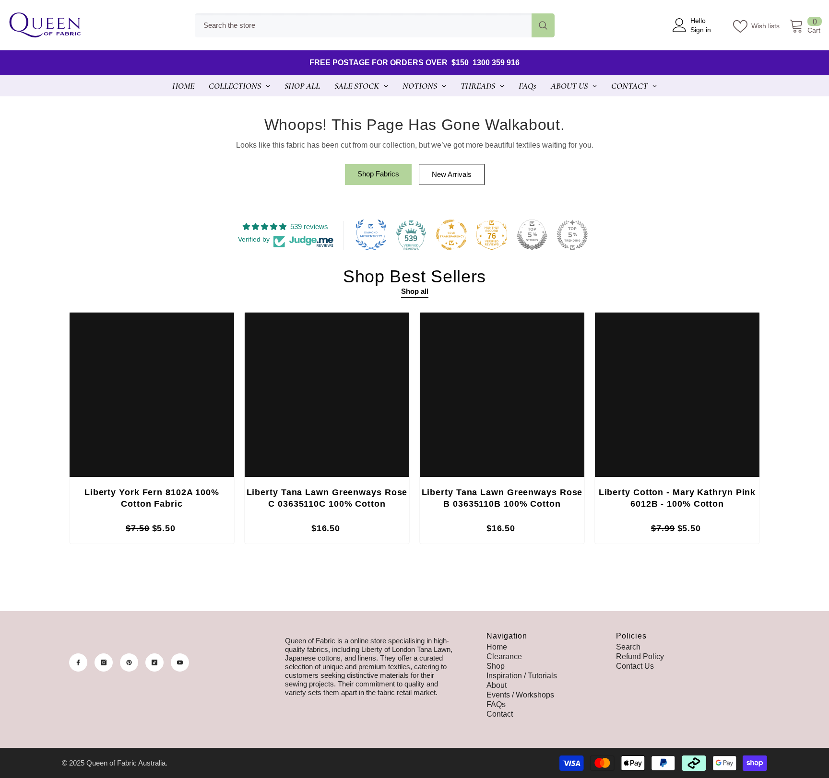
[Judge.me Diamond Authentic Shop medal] (370, 235)
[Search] (375, 25)
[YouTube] (180, 662)
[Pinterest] (129, 662)
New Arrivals (452, 174)
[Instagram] (104, 662)
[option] (151, 430)
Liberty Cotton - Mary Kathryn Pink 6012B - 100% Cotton (677, 498)
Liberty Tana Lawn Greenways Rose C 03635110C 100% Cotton (327, 498)
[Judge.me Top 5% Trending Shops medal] (572, 235)
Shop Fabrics (378, 174)
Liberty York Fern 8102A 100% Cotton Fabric (151, 498)
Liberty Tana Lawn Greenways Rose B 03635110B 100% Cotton (502, 498)
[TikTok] (154, 662)
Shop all (414, 291)
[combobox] (363, 25)
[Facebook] (78, 662)
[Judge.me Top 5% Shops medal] (532, 235)
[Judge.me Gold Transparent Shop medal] (451, 235)
